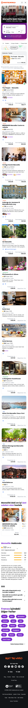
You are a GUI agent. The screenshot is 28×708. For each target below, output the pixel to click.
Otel (4, 307)
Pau (4, 635)
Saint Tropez (6, 639)
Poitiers (21, 625)
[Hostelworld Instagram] (12, 666)
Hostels (9, 676)
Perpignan (16, 630)
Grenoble (5, 630)
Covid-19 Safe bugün (11, 249)
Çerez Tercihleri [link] (14, 701)
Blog (5, 676)
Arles (4, 625)
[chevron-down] (17, 548)
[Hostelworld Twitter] (9, 666)
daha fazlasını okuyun (19, 68)
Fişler (6, 697)
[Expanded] (3, 43)
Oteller (13, 676)
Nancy (20, 635)
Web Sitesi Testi (12, 697)
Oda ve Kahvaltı (20, 676)
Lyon (13, 621)
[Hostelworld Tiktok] (22, 666)
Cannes (5, 621)
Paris (4, 616)
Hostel (4, 86)
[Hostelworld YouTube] (16, 666)
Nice (11, 616)
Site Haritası (20, 697)
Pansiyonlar (5, 272)
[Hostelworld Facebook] (5, 666)
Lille (20, 621)
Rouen (12, 635)
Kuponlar (23, 694)
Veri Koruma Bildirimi (7, 694)
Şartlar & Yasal (16, 694)
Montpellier (21, 616)
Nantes (13, 625)
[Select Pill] (22, 2)
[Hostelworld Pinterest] (19, 666)
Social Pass (14, 680)
